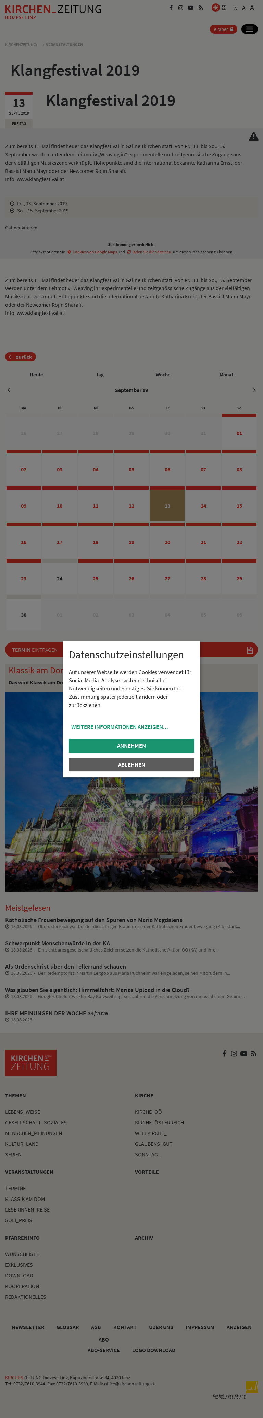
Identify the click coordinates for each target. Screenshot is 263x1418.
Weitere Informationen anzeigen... (119, 727)
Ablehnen (131, 764)
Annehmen (131, 745)
